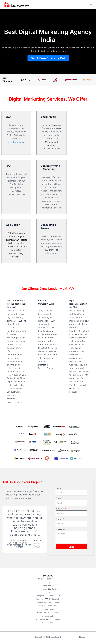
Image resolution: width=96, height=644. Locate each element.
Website (60, 508)
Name (59, 488)
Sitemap (82, 637)
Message (60, 529)
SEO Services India (48, 586)
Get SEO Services (16, 142)
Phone (59, 519)
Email (59, 498)
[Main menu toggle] (91, 4)
